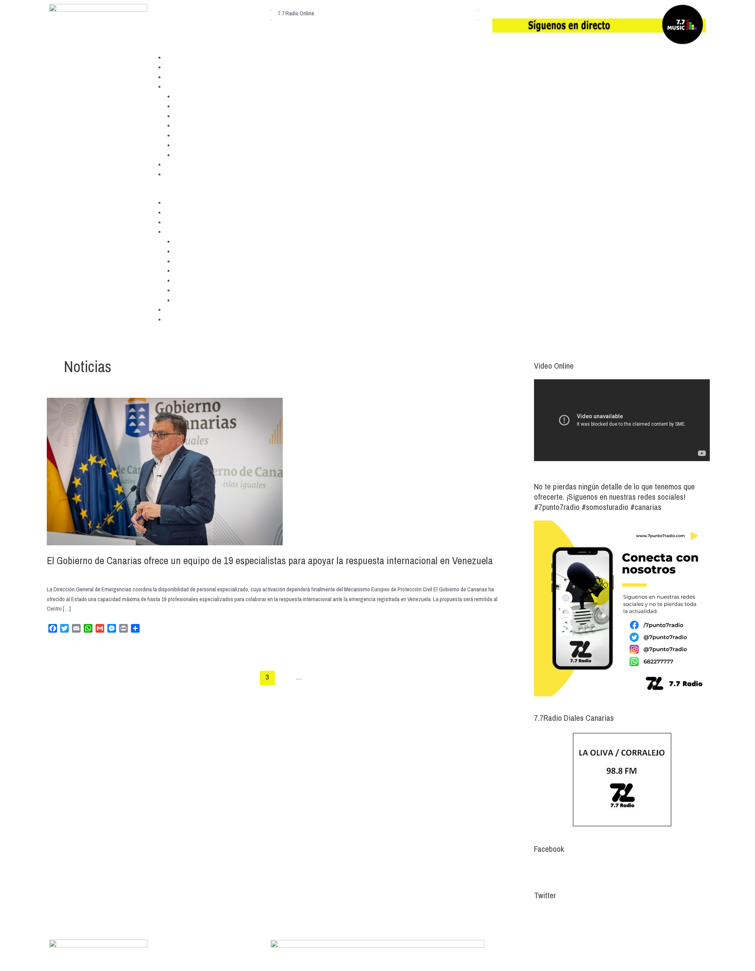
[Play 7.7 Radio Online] (271, 8)
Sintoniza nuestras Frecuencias (200, 67)
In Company (187, 125)
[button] (377, 193)
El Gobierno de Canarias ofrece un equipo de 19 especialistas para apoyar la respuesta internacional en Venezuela (270, 560)
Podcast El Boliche (195, 106)
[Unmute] (478, 18)
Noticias (56, 573)
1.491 (315, 677)
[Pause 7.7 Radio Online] (271, 18)
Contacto (175, 174)
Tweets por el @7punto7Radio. (568, 914)
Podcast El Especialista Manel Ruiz (213, 135)
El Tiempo (176, 164)
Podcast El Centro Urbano (202, 116)
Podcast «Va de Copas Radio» (207, 155)
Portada (173, 57)
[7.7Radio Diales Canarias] (622, 779)
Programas (177, 77)
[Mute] (478, 8)
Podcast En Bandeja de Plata (206, 145)
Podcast (174, 86)
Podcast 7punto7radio (198, 96)
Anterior (61, 677)
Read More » (61, 648)
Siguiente (492, 677)
